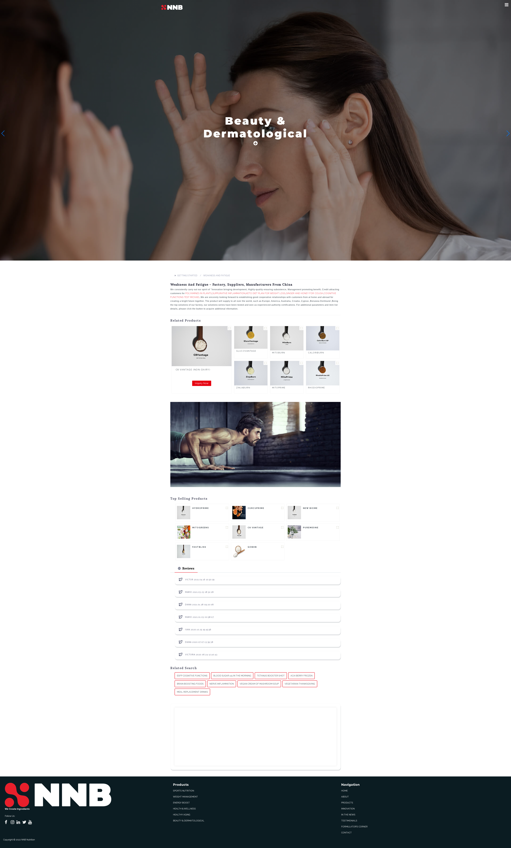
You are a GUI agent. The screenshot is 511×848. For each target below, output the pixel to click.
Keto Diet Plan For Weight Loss (265, 293)
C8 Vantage (255, 527)
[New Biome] (294, 512)
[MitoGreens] (183, 532)
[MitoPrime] (286, 373)
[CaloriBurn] (322, 338)
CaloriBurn (316, 353)
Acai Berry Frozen (301, 675)
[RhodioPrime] (322, 373)
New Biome (310, 508)
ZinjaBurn (243, 387)
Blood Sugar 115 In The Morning (232, 675)
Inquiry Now (202, 383)
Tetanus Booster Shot (271, 675)
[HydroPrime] (183, 512)
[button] (506, 5)
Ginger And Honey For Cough (304, 293)
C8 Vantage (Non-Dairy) (193, 369)
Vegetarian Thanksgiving (300, 684)
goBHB (252, 547)
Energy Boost (181, 802)
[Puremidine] (294, 532)
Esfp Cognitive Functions (192, 675)
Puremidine (310, 527)
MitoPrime (279, 387)
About (345, 796)
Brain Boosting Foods (190, 684)
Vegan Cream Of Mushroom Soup (259, 684)
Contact (346, 832)
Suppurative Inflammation (228, 293)
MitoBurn (278, 353)
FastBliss (199, 547)
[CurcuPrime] (239, 512)
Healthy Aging (181, 814)
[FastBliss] (183, 551)
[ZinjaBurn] (250, 373)
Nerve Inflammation (221, 684)
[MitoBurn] (286, 338)
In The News (348, 814)
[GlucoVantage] (250, 337)
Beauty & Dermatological (188, 820)
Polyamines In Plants (198, 293)
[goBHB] (239, 551)
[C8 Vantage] (239, 532)
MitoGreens (200, 527)
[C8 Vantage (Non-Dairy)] (202, 346)
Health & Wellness (184, 808)
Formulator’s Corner (354, 826)
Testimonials (349, 820)
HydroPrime (200, 508)
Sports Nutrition (183, 790)
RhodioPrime (316, 387)
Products (347, 802)
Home (344, 790)
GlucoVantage (246, 351)
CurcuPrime (256, 508)
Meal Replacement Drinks (192, 692)
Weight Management (185, 796)
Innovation (348, 808)
